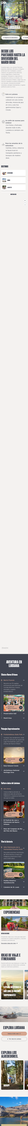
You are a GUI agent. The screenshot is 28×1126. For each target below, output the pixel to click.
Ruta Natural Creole (11, 766)
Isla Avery (7, 789)
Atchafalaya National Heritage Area (11, 771)
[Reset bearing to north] (25, 205)
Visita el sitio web (13, 1034)
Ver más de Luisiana (15, 1039)
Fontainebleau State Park (13, 734)
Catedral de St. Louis (11, 887)
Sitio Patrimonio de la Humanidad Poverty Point (13, 848)
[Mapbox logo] (5, 648)
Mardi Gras (8, 718)
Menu (21, 3)
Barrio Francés (9, 680)
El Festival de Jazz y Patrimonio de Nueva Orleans (11, 822)
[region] (14, 424)
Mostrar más (13, 194)
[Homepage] (3, 3)
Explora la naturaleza (11, 37)
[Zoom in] (25, 201)
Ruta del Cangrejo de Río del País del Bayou (13, 830)
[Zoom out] (25, 203)
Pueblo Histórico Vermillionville (10, 882)
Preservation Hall (10, 714)
